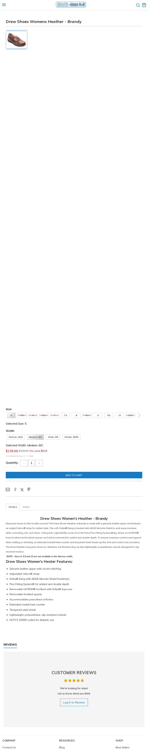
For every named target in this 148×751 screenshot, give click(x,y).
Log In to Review (74, 702)
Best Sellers (122, 747)
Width (10, 431)
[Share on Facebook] (15, 490)
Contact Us (9, 747)
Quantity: (12, 462)
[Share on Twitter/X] (22, 490)
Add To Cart (73, 475)
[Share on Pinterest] (29, 490)
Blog (62, 747)
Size (9, 409)
